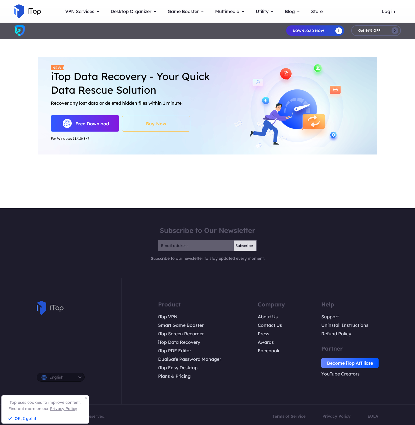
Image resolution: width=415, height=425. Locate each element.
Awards (266, 342)
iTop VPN (168, 316)
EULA (373, 416)
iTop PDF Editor (174, 350)
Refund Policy (336, 333)
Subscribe (244, 245)
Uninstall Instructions (344, 325)
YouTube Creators (340, 374)
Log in (388, 11)
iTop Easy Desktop (178, 367)
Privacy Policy (336, 416)
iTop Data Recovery (179, 342)
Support (330, 316)
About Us (268, 316)
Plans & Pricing (174, 376)
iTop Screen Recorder (181, 333)
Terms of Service (288, 416)
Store (317, 11)
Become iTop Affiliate (350, 363)
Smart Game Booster (181, 325)
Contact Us (270, 325)
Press (263, 333)
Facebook (268, 350)
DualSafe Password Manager (189, 359)
